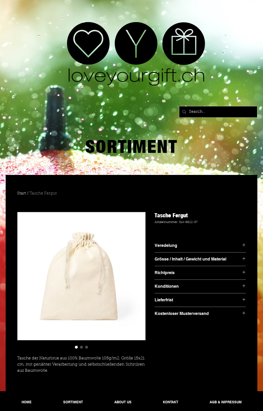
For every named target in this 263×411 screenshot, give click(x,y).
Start (21, 193)
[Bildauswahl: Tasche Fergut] (76, 347)
